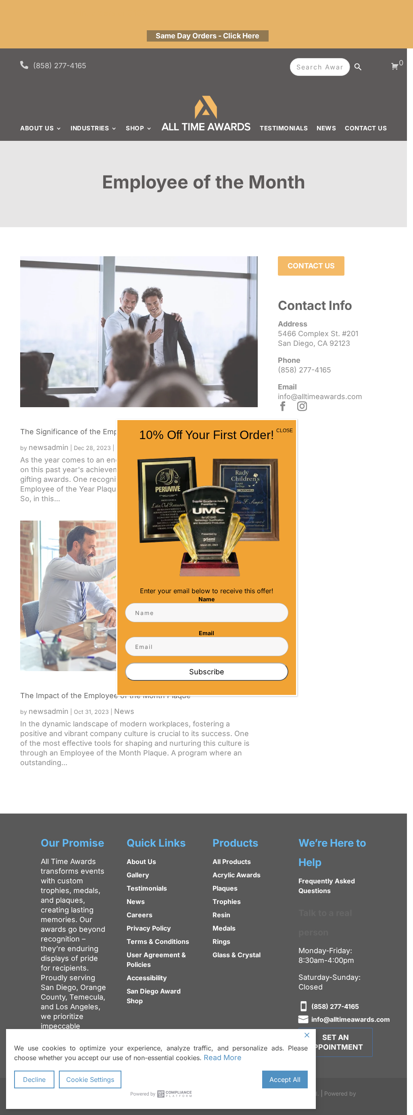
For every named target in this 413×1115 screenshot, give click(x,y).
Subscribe (206, 671)
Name (206, 599)
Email (206, 633)
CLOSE (284, 430)
